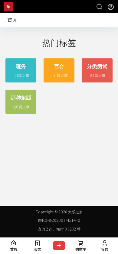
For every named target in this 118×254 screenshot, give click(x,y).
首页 (12, 19)
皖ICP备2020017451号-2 (59, 220)
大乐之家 (75, 211)
